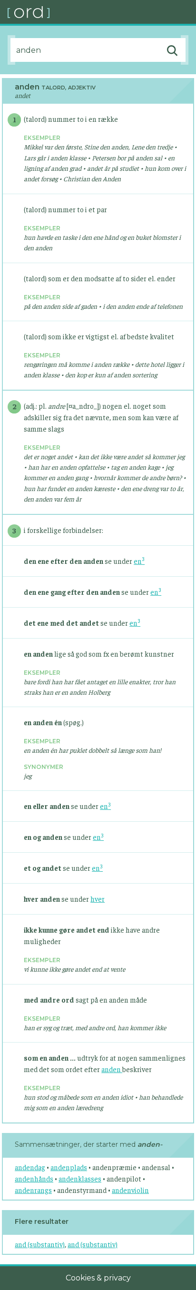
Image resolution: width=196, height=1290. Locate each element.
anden (111, 1068)
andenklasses (80, 1178)
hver (97, 898)
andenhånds (34, 1178)
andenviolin (130, 1189)
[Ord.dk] (102, 12)
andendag (30, 1167)
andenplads (68, 1167)
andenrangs (33, 1189)
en (139, 560)
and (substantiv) (40, 1244)
